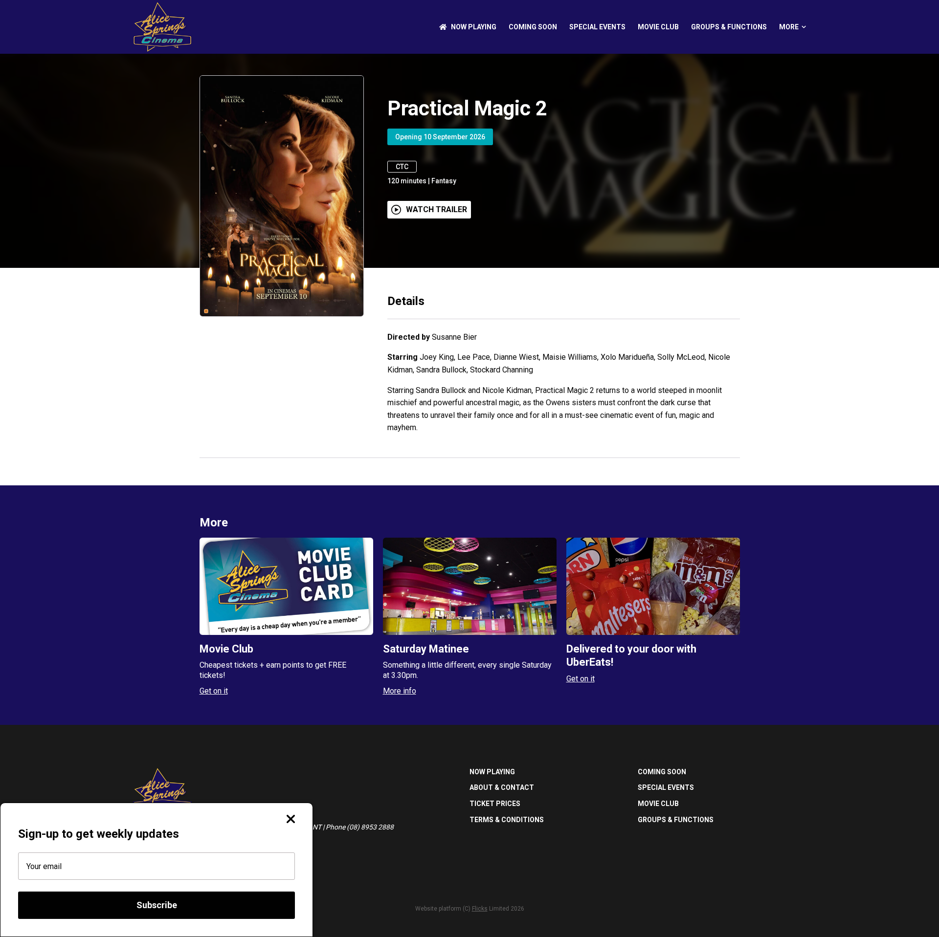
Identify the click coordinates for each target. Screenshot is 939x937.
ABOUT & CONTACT (502, 787)
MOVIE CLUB (658, 27)
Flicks (480, 908)
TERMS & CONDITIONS (507, 820)
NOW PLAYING (473, 27)
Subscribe (156, 905)
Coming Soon (533, 27)
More (789, 27)
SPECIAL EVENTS (597, 27)
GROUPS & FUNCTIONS (729, 27)
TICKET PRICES (495, 803)
